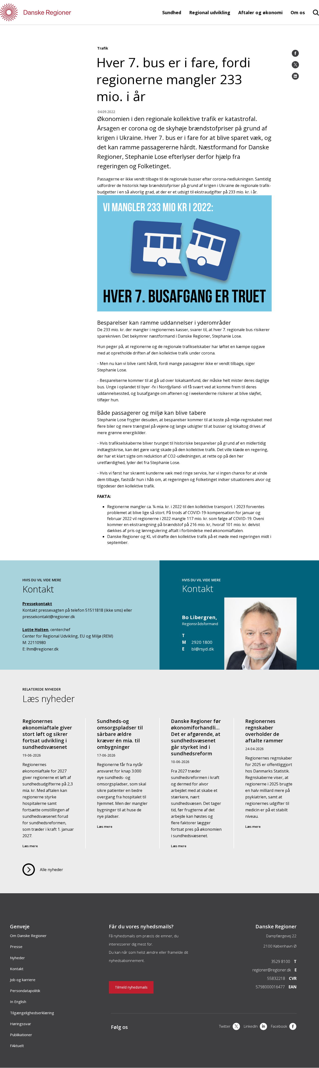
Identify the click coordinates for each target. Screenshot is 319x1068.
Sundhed (171, 12)
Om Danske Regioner (28, 935)
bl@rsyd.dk (202, 649)
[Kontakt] (260, 667)
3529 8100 (280, 961)
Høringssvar (20, 1023)
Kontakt (16, 968)
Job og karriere (22, 979)
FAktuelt (17, 1045)
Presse (16, 946)
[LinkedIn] (295, 76)
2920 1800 (201, 642)
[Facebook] (295, 53)
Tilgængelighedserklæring (32, 1012)
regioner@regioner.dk (271, 970)
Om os (298, 12)
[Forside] (50, 12)
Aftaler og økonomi (260, 12)
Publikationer (21, 1034)
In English (18, 1001)
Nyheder (17, 957)
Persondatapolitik (25, 990)
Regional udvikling (209, 12)
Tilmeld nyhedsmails (131, 987)
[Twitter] (295, 64)
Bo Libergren (199, 617)
